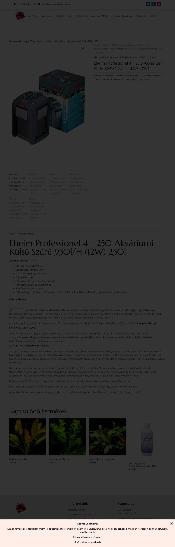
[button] (171, 523)
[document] (87, 273)
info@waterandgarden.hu (87, 542)
